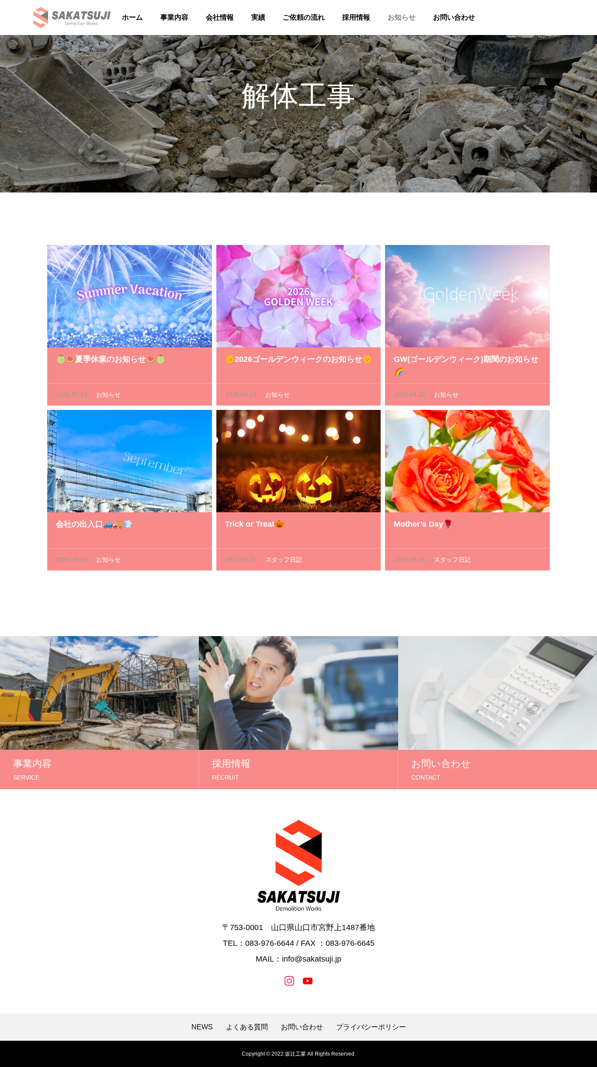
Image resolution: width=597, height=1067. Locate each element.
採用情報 (356, 17)
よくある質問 (247, 1027)
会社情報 (220, 17)
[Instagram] (289, 980)
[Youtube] (307, 980)
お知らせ (402, 17)
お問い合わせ (454, 17)
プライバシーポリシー (371, 1027)
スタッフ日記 (283, 559)
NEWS (202, 1027)
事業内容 (174, 17)
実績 (258, 17)
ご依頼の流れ (304, 17)
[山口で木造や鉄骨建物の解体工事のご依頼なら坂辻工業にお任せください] (72, 17)
